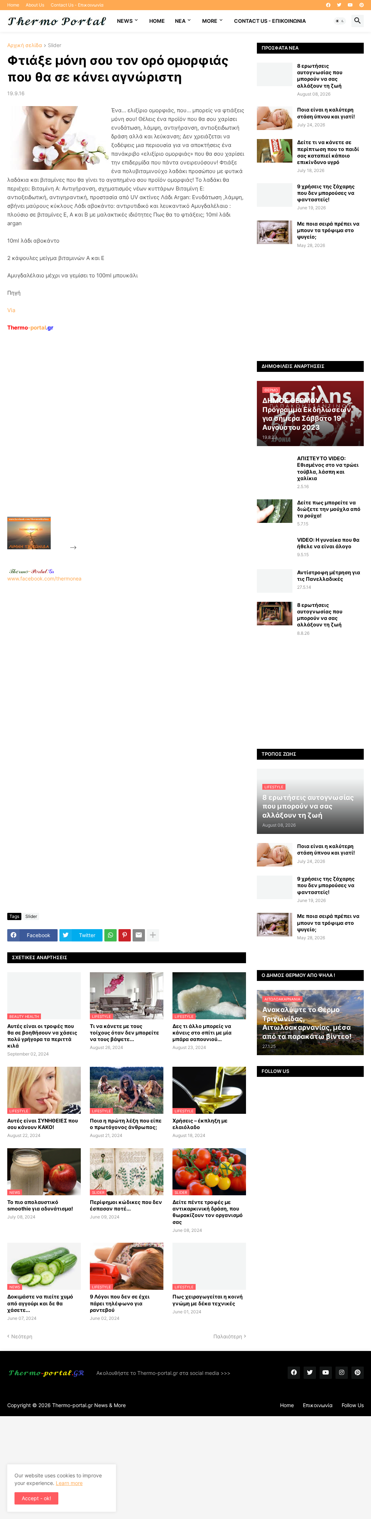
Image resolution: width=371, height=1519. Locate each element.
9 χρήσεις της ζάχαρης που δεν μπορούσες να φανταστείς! (326, 192)
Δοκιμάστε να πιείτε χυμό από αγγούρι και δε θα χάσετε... (40, 1303)
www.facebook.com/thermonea (44, 578)
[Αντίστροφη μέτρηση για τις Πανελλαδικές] (274, 581)
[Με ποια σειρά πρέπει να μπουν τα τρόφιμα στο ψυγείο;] (274, 232)
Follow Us (353, 1405)
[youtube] (350, 5)
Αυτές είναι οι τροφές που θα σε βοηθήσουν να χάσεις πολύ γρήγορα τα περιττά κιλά (42, 1036)
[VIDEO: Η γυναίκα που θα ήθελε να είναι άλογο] (274, 548)
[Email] (139, 935)
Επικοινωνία (318, 1405)
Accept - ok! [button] (36, 1498)
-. (31, 571)
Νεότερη (21, 1336)
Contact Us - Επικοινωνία (77, 5)
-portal (30, 327)
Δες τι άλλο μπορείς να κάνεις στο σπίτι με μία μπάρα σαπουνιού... (202, 1032)
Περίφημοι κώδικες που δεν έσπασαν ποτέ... (126, 1205)
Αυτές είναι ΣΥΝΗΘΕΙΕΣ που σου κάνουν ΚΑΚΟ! (42, 1123)
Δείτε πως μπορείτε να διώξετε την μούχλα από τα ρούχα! (328, 509)
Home (13, 5)
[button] (340, 21)
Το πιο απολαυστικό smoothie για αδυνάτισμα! (40, 1205)
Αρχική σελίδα (24, 45)
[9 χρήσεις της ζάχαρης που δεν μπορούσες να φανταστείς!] (274, 195)
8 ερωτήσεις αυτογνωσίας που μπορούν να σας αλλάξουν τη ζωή (319, 76)
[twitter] (339, 5)
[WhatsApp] (110, 935)
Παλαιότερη (227, 1336)
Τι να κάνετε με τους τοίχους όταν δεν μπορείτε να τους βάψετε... (124, 1032)
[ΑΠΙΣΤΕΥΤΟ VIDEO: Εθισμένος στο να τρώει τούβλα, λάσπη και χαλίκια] (274, 467)
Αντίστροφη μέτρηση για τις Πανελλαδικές (328, 575)
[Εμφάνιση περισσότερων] (153, 935)
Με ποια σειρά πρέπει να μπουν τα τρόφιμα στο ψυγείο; (328, 230)
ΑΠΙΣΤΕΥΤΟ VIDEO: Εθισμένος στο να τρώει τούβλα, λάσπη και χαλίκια (328, 468)
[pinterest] (361, 5)
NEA (180, 21)
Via (11, 310)
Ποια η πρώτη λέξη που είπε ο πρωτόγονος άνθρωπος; (126, 1123)
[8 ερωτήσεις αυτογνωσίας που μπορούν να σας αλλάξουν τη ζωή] (274, 74)
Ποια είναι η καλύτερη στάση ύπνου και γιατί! (326, 112)
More (209, 21)
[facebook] (328, 5)
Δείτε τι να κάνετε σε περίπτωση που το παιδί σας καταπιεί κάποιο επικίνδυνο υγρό (328, 152)
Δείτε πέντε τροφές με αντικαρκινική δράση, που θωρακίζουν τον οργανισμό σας (207, 1212)
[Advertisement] (132, 440)
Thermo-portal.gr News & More (89, 1405)
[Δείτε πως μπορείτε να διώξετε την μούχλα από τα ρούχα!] (274, 511)
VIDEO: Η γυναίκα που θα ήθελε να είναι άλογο (328, 543)
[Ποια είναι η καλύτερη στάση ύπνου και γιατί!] (274, 118)
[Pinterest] (124, 935)
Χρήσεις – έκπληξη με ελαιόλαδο (200, 1123)
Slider (54, 45)
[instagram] (341, 1373)
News (125, 21)
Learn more (69, 1483)
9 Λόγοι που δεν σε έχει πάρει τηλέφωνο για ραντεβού (120, 1303)
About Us (35, 5)
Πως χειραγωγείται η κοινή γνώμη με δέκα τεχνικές (207, 1299)
